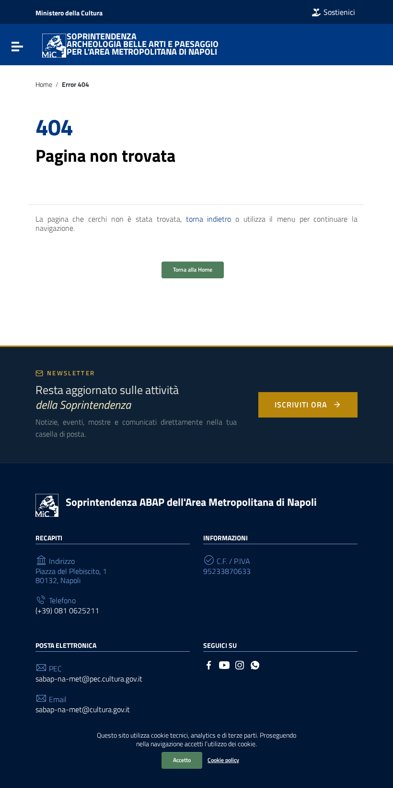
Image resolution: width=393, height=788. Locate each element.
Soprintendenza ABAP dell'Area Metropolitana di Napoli (191, 502)
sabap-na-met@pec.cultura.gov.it (88, 678)
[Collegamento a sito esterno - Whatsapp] (255, 664)
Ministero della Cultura (69, 13)
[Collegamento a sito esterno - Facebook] (209, 664)
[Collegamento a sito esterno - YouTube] (224, 664)
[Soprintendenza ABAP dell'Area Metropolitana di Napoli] (54, 44)
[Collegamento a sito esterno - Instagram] (239, 664)
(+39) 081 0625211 (67, 610)
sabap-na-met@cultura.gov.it (82, 709)
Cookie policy (223, 759)
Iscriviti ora (301, 404)
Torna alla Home (192, 269)
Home (43, 84)
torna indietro (208, 219)
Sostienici (339, 12)
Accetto (182, 759)
